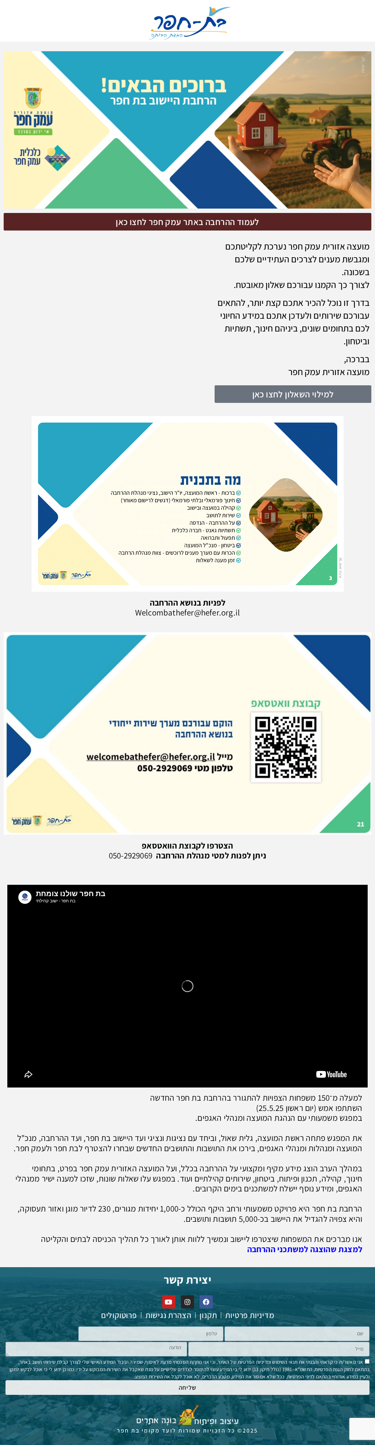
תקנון (208, 1315)
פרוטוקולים (119, 1315)
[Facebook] (206, 1302)
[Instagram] (187, 1302)
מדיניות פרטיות (249, 1315)
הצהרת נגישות (168, 1315)
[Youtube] (168, 1302)
